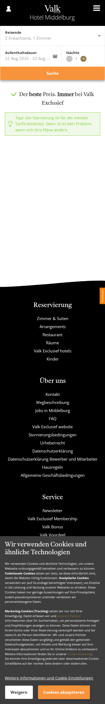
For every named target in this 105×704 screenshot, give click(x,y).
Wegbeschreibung (52, 402)
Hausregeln (52, 467)
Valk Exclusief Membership (52, 518)
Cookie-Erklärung (80, 654)
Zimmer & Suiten (52, 318)
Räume (52, 342)
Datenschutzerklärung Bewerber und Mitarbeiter (52, 459)
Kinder (53, 359)
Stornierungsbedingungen (52, 434)
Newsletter (52, 510)
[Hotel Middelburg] (52, 13)
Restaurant (52, 334)
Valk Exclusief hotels (52, 350)
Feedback (102, 295)
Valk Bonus (52, 526)
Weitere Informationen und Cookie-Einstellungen (49, 678)
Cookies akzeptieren (64, 692)
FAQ (53, 418)
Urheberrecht (52, 442)
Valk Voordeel (52, 535)
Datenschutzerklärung (52, 451)
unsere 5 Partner (69, 616)
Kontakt (53, 394)
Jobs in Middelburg (52, 410)
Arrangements (53, 326)
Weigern (18, 692)
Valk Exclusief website (52, 426)
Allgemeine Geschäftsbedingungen (53, 475)
